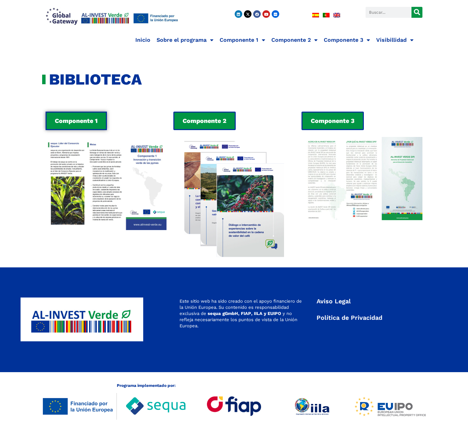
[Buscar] (416, 12)
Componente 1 (239, 40)
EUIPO (274, 313)
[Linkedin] (238, 14)
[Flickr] (275, 14)
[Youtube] (266, 14)
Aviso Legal (334, 301)
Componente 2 (291, 40)
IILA (257, 313)
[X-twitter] (247, 14)
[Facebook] (257, 14)
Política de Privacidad (349, 317)
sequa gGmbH (223, 313)
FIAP (246, 313)
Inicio (142, 40)
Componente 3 (343, 40)
